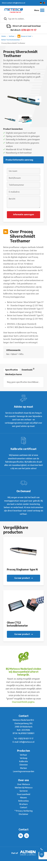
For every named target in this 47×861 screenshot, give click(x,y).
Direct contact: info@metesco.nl (13, 3)
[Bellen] (42, 849)
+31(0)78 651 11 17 (25, 738)
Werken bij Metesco (23, 787)
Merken (23, 768)
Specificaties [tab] (11, 370)
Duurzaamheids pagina (23, 701)
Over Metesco (23, 784)
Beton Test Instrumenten (10, 40)
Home (3, 36)
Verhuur (12, 36)
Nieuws (23, 797)
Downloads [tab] (28, 369)
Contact (23, 807)
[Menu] (39, 10)
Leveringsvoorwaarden (23, 771)
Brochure (23, 804)
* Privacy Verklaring (24, 811)
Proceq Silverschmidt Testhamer (13, 43)
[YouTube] (26, 835)
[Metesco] (13, 10)
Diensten (24, 764)
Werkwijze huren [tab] (13, 374)
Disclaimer (23, 814)
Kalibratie (23, 761)
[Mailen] (42, 854)
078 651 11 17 (28, 29)
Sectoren (24, 791)
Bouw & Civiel (26, 36)
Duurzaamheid (23, 794)
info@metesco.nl (26, 742)
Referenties (23, 801)
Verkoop (23, 758)
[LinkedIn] (20, 835)
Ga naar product (22, 578)
